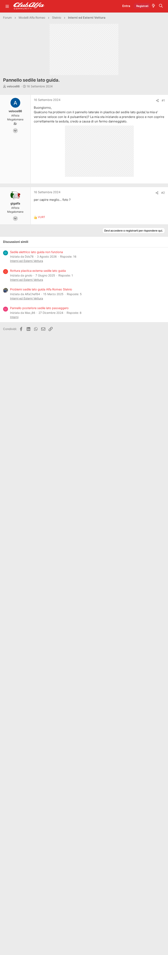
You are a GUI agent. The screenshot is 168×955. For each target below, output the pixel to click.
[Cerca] (161, 6)
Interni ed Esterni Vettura (26, 261)
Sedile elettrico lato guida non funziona (36, 252)
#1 (163, 100)
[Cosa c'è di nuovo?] (153, 6)
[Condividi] (157, 100)
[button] (7, 6)
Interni (14, 317)
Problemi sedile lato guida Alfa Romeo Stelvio (41, 289)
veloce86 (13, 86)
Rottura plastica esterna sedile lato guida (38, 271)
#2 (163, 193)
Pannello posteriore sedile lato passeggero (39, 308)
